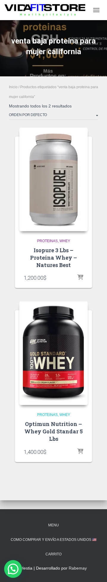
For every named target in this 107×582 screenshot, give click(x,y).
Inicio (13, 87)
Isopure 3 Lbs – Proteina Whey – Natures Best (53, 258)
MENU (53, 525)
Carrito (53, 554)
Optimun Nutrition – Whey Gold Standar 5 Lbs (53, 431)
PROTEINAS (47, 241)
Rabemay (78, 568)
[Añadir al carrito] (80, 278)
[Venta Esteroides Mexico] (47, 10)
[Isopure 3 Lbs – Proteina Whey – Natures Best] (53, 179)
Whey (64, 241)
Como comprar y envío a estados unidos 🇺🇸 (54, 540)
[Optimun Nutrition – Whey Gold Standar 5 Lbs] (53, 353)
